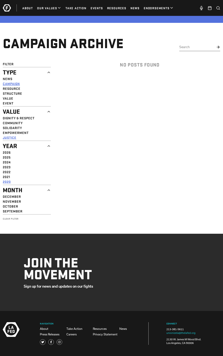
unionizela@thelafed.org (180, 332)
